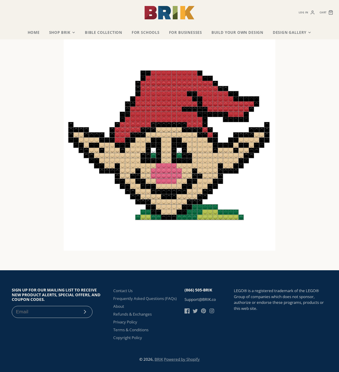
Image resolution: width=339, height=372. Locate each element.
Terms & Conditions (131, 329)
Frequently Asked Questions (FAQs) (145, 298)
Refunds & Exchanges (132, 314)
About (118, 306)
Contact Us (123, 290)
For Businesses (185, 32)
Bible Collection (103, 32)
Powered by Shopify (182, 359)
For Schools (146, 32)
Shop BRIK (60, 32)
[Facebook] (187, 311)
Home (34, 32)
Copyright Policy (127, 337)
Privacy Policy (125, 322)
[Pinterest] (203, 311)
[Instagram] (211, 311)
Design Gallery (289, 32)
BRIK (159, 359)
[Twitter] (195, 311)
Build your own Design (237, 32)
